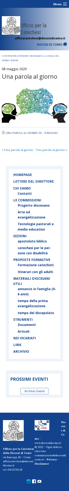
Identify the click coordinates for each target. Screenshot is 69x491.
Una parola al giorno (17, 150)
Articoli (23, 331)
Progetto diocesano (34, 205)
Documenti (27, 324)
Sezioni (14, 60)
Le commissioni (27, 200)
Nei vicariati (24, 338)
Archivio (21, 351)
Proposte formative (31, 259)
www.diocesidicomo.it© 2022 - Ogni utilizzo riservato (48, 447)
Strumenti (23, 319)
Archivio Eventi (34, 391)
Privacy (52, 459)
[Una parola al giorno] (34, 104)
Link (17, 344)
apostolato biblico (32, 241)
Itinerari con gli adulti (35, 272)
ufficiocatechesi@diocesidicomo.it (40, 38)
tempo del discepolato (36, 313)
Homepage (22, 174)
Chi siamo (22, 188)
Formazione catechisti (36, 265)
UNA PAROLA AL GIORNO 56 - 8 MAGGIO (32, 133)
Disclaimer (42, 463)
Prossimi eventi (29, 379)
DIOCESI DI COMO (50, 45)
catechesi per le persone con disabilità (22, 56)
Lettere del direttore (33, 181)
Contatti (25, 193)
